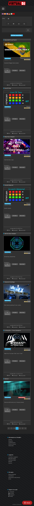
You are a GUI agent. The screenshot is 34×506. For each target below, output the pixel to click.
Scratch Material (9, 185)
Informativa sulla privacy (14, 477)
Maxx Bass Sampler (10, 136)
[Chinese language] (14, 13)
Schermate (11, 445)
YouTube (12, 493)
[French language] (7, 13)
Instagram (11, 494)
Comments (15, 85)
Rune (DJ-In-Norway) (26, 58)
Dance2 (6, 379)
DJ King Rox (27, 251)
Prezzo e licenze (12, 444)
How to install (22, 85)
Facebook (11, 491)
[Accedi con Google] (24, 24)
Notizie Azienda (12, 474)
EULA (9, 479)
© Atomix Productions (17, 504)
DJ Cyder (28, 397)
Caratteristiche (11, 442)
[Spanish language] (5, 13)
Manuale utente (12, 458)
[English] (3, 13)
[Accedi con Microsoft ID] (13, 24)
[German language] (9, 13)
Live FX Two (8, 88)
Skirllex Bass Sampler (10, 233)
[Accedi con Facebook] (8, 24)
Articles (10, 461)
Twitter (11, 496)
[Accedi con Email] (8, 18)
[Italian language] (11, 13)
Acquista (10, 441)
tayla (29, 300)
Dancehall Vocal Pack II (11, 40)
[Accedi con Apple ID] (19, 24)
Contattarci (11, 476)
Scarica (10, 439)
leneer (29, 106)
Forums (10, 463)
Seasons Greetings (10, 282)
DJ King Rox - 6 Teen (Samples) (13, 330)
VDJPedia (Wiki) (12, 460)
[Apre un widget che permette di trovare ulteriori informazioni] (27, 503)
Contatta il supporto (13, 457)
